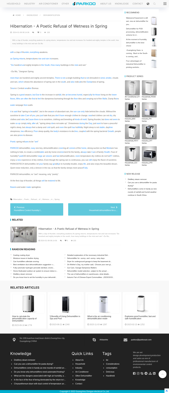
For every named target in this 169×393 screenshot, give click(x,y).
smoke (108, 78)
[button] (148, 3)
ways (84, 152)
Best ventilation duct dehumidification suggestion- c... (34, 265)
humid (79, 95)
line (76, 131)
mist (76, 65)
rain (47, 59)
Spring (16, 59)
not (63, 78)
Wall (104, 99)
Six (12, 65)
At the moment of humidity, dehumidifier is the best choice (136, 42)
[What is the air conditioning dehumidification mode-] (103, 303)
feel (39, 99)
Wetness (45, 199)
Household (80, 364)
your (41, 164)
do (52, 123)
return (21, 59)
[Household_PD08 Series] (149, 88)
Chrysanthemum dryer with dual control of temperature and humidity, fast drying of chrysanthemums (57, 384)
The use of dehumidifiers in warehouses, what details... (88, 274)
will (43, 181)
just (41, 115)
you (33, 115)
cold (48, 127)
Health (107, 152)
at (80, 82)
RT (111, 156)
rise (39, 59)
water (12, 105)
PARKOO (14, 148)
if (35, 111)
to (41, 95)
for (94, 95)
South (47, 65)
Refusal (34, 199)
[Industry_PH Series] (149, 109)
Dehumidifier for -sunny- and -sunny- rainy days (86, 258)
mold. (84, 119)
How (53, 65)
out (63, 82)
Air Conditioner (82, 372)
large (40, 156)
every (32, 52)
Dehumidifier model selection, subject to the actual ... (88, 271)
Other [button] (65, 3)
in (50, 59)
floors (12, 99)
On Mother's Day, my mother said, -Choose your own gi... (89, 265)
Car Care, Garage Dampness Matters (82, 268)
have (62, 115)
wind (102, 78)
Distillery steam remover (22, 274)
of (21, 52)
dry (111, 115)
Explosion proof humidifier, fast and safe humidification (140, 317)
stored (52, 181)
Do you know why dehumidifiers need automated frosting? (39, 372)
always (28, 127)
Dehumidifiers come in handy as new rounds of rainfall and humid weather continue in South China (142, 192)
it (10, 111)
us (16, 123)
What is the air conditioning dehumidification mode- (99, 317)
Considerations (112, 364)
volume (49, 156)
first (33, 99)
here (37, 119)
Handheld (110, 376)
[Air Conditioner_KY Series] (132, 88)
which (21, 82)
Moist (108, 148)
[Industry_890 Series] (132, 109)
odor (23, 119)
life (84, 164)
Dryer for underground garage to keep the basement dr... (89, 261)
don (57, 115)
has (73, 127)
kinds (77, 119)
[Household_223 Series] (132, 153)
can (78, 111)
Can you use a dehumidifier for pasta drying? (33, 364)
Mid (79, 127)
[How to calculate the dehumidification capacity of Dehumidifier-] (28, 303)
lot (74, 115)
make (28, 187)
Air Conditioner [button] (48, 3)
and (43, 59)
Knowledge (122, 3)
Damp (89, 82)
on (30, 95)
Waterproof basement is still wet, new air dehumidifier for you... (137, 21)
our (13, 88)
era (32, 59)
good (22, 95)
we (25, 88)
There (57, 78)
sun (75, 111)
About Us (105, 3)
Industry (78, 368)
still (90, 160)
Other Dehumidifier (83, 376)
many (57, 65)
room (77, 156)
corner (72, 148)
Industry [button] (29, 3)
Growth (111, 131)
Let (27, 123)
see (87, 99)
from (26, 105)
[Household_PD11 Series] (132, 131)
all (90, 95)
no (87, 78)
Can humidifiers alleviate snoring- (26, 261)
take (23, 115)
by (58, 164)
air (67, 95)
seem (115, 119)
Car (93, 152)
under (26, 52)
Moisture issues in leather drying (26, 258)
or (117, 99)
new (19, 160)
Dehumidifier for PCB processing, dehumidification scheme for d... (137, 32)
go (54, 164)
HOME (18, 15)
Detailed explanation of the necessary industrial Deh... (88, 255)
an (23, 65)
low (22, 131)
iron (62, 152)
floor (76, 99)
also (72, 82)
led (84, 131)
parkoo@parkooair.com (141, 340)
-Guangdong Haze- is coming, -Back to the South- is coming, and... (137, 53)
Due (37, 95)
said (15, 111)
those (97, 95)
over (61, 148)
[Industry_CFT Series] (149, 131)
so (52, 111)
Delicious (110, 372)
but (34, 95)
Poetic (13, 142)
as (11, 59)
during (82, 123)
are (22, 99)
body (56, 131)
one (21, 135)
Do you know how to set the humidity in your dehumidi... (35, 277)
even (62, 127)
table (42, 152)
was (90, 115)
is (61, 78)
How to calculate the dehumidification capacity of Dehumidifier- (24, 318)
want (99, 123)
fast (58, 156)
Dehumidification (51, 15)
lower (114, 95)
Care (27, 115)
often (26, 99)
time (111, 127)
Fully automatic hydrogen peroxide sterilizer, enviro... (34, 268)
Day (90, 123)
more (12, 78)
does (107, 119)
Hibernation (17, 199)
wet (36, 142)
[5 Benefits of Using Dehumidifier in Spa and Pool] (66, 303)
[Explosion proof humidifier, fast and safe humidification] (141, 303)
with (12, 52)
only (83, 111)
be (31, 111)
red (20, 65)
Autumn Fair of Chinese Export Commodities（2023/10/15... (90, 277)
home (83, 148)
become (71, 95)
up (19, 123)
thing (37, 52)
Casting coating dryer (21, 255)
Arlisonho (104, 340)
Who (18, 99)
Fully (85, 168)
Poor (36, 131)
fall (60, 95)
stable (102, 127)
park (21, 156)
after (34, 123)
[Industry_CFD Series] (149, 153)
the (42, 65)
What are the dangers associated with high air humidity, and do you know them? (49, 376)
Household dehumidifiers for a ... (103, 208)
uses (26, 142)
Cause (31, 119)
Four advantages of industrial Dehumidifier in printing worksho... (135, 64)
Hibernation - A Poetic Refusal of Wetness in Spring (68, 228)
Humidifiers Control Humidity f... (28, 208)
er (31, 88)
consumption (111, 368)
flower (13, 187)
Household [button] (13, 3)
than (17, 78)
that (82, 78)
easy (33, 148)
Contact (138, 3)
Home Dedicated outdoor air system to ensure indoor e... (35, 271)
